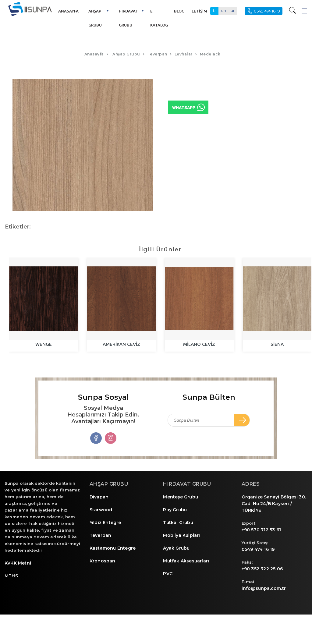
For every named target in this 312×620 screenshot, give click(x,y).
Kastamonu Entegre (113, 548)
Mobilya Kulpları (181, 535)
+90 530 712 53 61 (261, 530)
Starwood (101, 509)
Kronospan (102, 561)
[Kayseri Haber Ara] (293, 10)
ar (233, 10)
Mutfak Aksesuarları (186, 561)
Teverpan (101, 535)
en (223, 10)
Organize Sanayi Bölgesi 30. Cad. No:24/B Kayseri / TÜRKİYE (274, 503)
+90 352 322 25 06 (262, 569)
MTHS (11, 576)
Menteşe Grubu (180, 497)
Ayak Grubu (176, 548)
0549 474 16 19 (258, 549)
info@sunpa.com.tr (264, 588)
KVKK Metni (18, 563)
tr (214, 10)
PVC (167, 573)
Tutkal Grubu (178, 522)
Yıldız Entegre (105, 522)
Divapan (99, 497)
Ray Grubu (175, 509)
